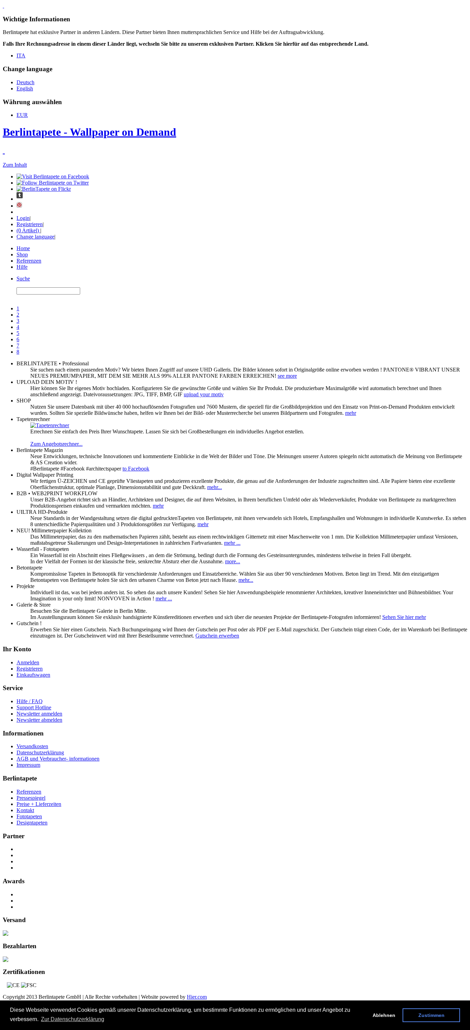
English (25, 88)
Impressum (28, 765)
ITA (21, 55)
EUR (22, 115)
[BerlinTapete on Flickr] (44, 189)
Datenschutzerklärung (40, 752)
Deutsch (25, 82)
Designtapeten (32, 823)
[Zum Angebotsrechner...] (49, 425)
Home (23, 248)
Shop (22, 254)
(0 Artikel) (28, 230)
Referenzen (29, 261)
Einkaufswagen (33, 675)
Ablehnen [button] (384, 1015)
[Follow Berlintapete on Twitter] (53, 183)
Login (23, 218)
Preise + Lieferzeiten (39, 804)
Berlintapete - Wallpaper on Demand (89, 132)
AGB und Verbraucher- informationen (58, 759)
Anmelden (28, 662)
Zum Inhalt (15, 165)
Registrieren (30, 224)
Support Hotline (34, 707)
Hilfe (22, 267)
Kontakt (25, 810)
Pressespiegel (31, 798)
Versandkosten (32, 746)
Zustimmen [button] (431, 1015)
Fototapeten (29, 816)
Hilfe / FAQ (30, 701)
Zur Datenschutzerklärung (72, 1019)
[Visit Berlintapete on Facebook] (53, 176)
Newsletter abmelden (39, 720)
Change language (35, 237)
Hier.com (197, 997)
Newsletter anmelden (39, 714)
